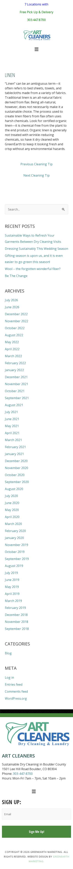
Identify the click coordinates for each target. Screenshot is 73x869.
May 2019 (12, 587)
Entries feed (13, 684)
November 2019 (16, 545)
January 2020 (14, 538)
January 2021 (14, 454)
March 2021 (13, 440)
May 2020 (12, 510)
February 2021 (15, 447)
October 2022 (15, 328)
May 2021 (12, 426)
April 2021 (12, 433)
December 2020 (16, 461)
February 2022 (15, 363)
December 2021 (16, 377)
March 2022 (13, 356)
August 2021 (14, 405)
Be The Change (16, 276)
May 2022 (12, 342)
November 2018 (16, 622)
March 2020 (13, 524)
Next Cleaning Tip (36, 175)
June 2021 (12, 419)
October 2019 (15, 552)
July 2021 (11, 412)
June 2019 (12, 580)
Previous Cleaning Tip (36, 164)
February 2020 (15, 531)
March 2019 (13, 601)
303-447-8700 (23, 773)
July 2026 (11, 300)
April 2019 (12, 594)
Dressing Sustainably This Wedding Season (36, 248)
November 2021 (16, 384)
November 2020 (16, 468)
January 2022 (14, 370)
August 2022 (14, 335)
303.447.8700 (36, 20)
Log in (9, 677)
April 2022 (12, 349)
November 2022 (16, 321)
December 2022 (16, 314)
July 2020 (11, 496)
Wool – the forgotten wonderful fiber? (33, 269)
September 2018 (17, 629)
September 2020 (17, 482)
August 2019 (14, 566)
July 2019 (11, 573)
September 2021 (17, 398)
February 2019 (15, 608)
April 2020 (12, 517)
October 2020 (15, 475)
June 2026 (12, 307)
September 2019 (17, 559)
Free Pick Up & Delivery (36, 12)
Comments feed (16, 691)
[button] (36, 49)
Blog (8, 653)
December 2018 (16, 615)
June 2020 (12, 503)
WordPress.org (16, 698)
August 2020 (14, 489)
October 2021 (15, 391)
